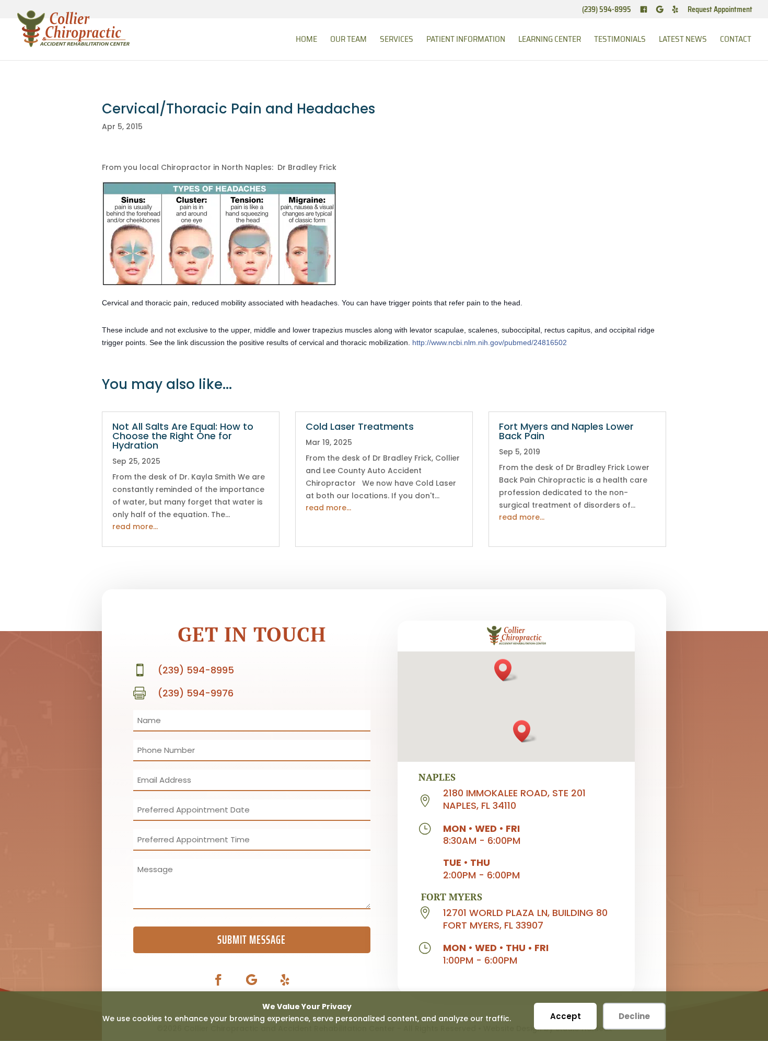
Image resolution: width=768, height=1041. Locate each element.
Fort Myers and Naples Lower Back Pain (566, 431)
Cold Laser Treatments (360, 426)
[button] (506, 670)
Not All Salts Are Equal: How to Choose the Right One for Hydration (182, 436)
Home (306, 40)
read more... (135, 526)
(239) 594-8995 (606, 10)
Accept (565, 1016)
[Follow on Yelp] (285, 980)
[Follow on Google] (252, 980)
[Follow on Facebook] (218, 980)
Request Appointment (720, 10)
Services (396, 40)
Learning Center (549, 40)
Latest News (683, 40)
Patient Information (465, 40)
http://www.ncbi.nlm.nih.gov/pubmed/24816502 (489, 342)
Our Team (348, 40)
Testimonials (620, 40)
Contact (735, 40)
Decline (634, 1016)
